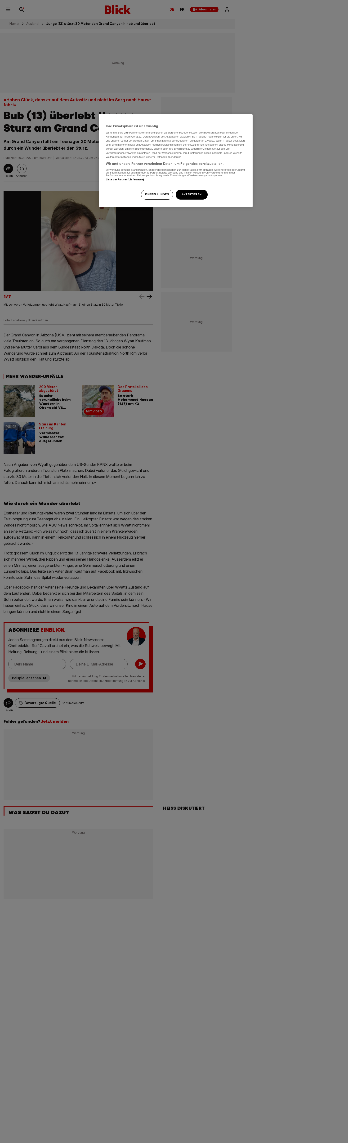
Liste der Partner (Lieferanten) (125, 179)
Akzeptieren (191, 194)
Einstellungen (157, 194)
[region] (176, 160)
